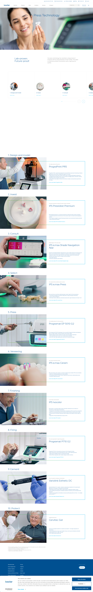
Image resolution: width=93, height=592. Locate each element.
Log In (88, 1)
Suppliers (22, 566)
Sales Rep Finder (11, 564)
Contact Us (82, 1)
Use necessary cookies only (81, 588)
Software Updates (68, 1)
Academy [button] (36, 5)
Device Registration (11, 566)
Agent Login (22, 573)
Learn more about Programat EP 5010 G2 (56, 339)
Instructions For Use (49, 1)
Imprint (21, 568)
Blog (76, 1)
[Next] (83, 101)
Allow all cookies (82, 579)
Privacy (21, 564)
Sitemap (21, 575)
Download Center (59, 1)
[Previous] (79, 101)
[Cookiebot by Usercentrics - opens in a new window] (9, 589)
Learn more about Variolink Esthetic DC (56, 496)
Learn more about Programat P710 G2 (56, 457)
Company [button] (51, 5)
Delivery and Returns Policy (13, 573)
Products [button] (23, 5)
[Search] (78, 5)
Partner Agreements (12, 575)
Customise (80, 583)
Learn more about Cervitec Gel (55, 535)
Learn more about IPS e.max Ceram (55, 378)
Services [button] (43, 5)
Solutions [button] (15, 5)
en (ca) (84, 5)
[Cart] (88, 5)
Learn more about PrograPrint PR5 (55, 182)
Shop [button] (30, 5)
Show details (21, 589)
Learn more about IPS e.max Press (55, 300)
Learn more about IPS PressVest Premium (57, 221)
